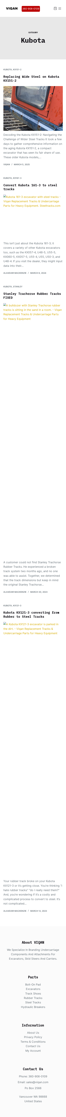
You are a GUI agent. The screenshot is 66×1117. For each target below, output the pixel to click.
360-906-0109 (30, 8)
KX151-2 (17, 69)
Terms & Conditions (33, 1041)
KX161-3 (17, 178)
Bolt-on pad (33, 984)
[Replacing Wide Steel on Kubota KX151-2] (33, 108)
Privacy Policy (33, 1037)
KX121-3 (17, 605)
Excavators (33, 989)
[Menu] (59, 8)
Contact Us (33, 1046)
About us (33, 1032)
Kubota (7, 69)
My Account (33, 1050)
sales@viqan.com (37, 1082)
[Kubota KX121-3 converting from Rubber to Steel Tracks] (33, 749)
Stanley (17, 286)
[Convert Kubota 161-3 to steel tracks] (33, 217)
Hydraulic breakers (33, 1007)
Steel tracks (33, 1002)
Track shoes (33, 993)
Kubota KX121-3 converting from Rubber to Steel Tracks (31, 614)
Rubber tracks (33, 998)
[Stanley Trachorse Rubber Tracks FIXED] (33, 430)
